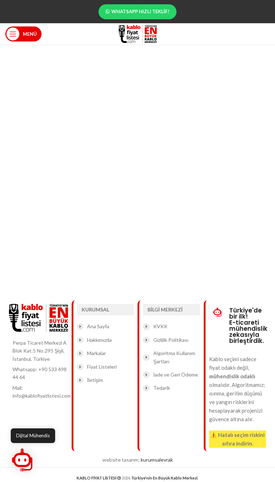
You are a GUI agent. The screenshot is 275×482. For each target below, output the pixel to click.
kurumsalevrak (157, 460)
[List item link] (38, 373)
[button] (22, 459)
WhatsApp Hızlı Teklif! (140, 11)
